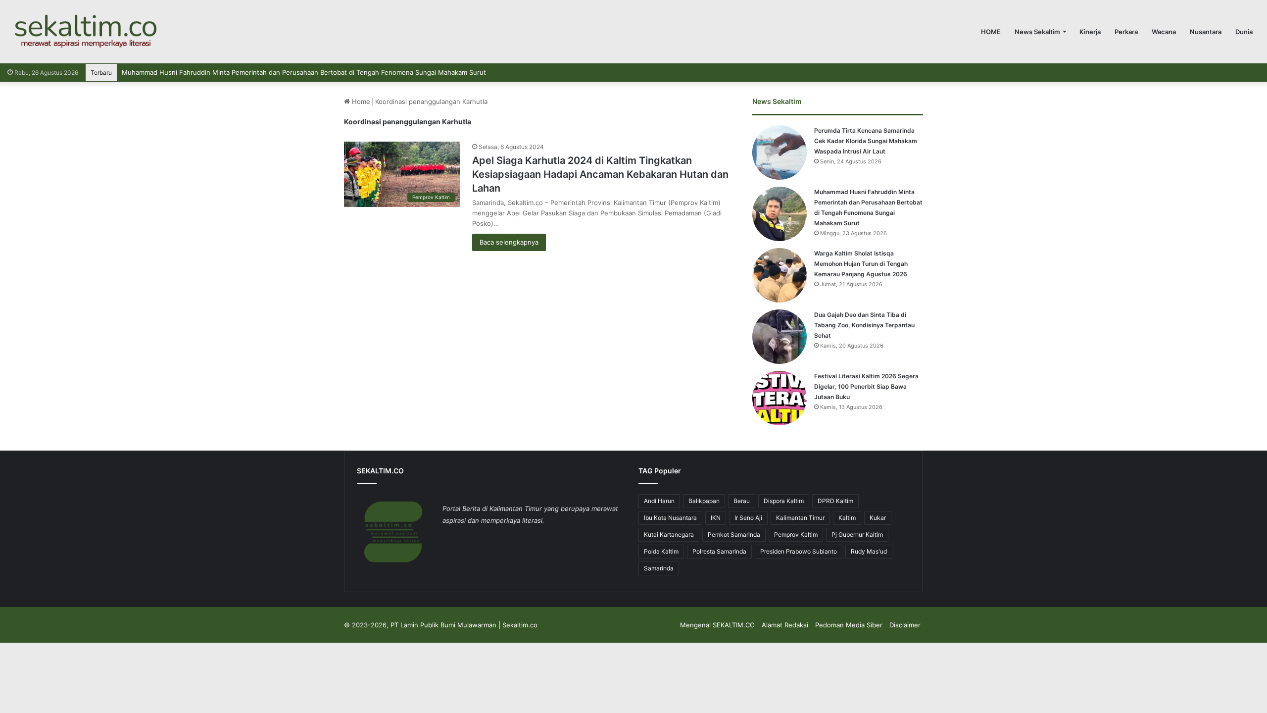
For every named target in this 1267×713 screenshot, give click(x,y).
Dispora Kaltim (784, 501)
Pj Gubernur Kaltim (857, 534)
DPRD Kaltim (835, 501)
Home (360, 101)
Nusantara (1205, 32)
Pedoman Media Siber (848, 625)
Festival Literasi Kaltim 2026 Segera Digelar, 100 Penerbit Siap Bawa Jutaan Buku (866, 386)
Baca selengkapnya (509, 242)
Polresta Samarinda (719, 551)
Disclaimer (905, 625)
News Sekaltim (1037, 32)
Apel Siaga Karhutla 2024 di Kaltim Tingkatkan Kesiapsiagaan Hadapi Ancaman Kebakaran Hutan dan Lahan (600, 174)
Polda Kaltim (661, 551)
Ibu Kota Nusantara (670, 517)
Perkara (1126, 32)
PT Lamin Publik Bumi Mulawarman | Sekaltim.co (463, 625)
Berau (741, 501)
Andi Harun (659, 501)
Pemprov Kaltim (796, 534)
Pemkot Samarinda (734, 534)
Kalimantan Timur (800, 517)
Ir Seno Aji (748, 517)
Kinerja (1090, 32)
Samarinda (659, 568)
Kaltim (847, 517)
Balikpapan (704, 501)
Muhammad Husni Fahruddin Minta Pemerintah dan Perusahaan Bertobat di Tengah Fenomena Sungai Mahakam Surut (304, 72)
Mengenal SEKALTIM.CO (717, 625)
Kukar (878, 517)
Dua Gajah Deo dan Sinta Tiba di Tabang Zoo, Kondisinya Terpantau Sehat (864, 325)
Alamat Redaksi (785, 625)
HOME (991, 32)
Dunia (1244, 32)
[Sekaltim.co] (85, 31)
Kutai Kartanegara (669, 534)
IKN (716, 517)
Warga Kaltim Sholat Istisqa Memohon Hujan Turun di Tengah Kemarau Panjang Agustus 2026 (861, 264)
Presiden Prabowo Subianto (798, 551)
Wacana (1164, 32)
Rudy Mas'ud (869, 551)
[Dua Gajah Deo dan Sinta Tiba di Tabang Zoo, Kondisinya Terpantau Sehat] (779, 336)
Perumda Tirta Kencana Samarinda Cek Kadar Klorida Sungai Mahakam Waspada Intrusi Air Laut (865, 141)
